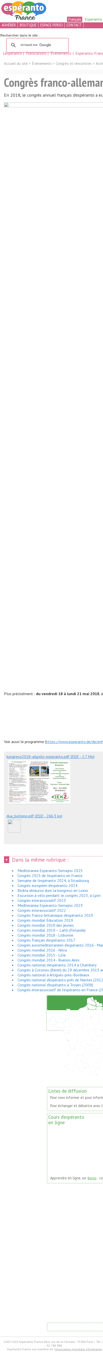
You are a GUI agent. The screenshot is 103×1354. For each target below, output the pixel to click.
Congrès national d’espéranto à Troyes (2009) (55, 984)
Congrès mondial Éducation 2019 (45, 920)
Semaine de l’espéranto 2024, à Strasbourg (53, 880)
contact (74, 25)
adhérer (9, 25)
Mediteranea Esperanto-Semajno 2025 (50, 870)
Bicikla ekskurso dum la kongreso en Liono (53, 890)
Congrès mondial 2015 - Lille (42, 955)
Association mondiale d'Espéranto (78, 1349)
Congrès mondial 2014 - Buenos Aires (49, 959)
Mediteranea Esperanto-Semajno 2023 (50, 905)
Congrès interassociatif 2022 (42, 910)
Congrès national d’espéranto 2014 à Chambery (57, 964)
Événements (61, 53)
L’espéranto (13, 53)
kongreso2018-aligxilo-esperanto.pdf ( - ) (50, 756)
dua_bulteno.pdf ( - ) (34, 815)
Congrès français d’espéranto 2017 (46, 940)
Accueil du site (16, 63)
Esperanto (93, 19)
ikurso (92, 1178)
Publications (37, 53)
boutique (28, 25)
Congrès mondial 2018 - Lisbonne (45, 935)
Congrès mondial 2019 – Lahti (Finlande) (52, 930)
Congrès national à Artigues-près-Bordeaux (53, 974)
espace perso (51, 25)
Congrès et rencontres (74, 63)
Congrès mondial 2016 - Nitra (42, 950)
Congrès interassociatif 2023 (42, 900)
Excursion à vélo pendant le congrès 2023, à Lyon (59, 895)
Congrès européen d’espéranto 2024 (48, 885)
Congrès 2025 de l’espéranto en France (50, 875)
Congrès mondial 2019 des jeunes (46, 925)
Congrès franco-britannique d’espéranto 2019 (55, 915)
